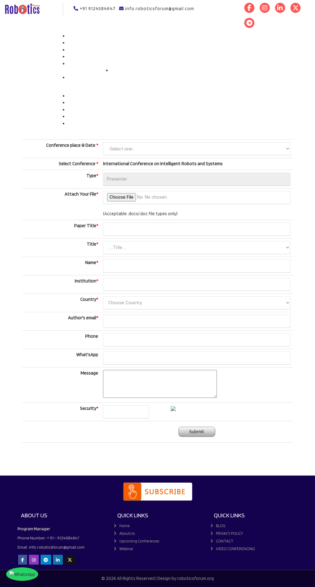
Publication (122, 70)
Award (74, 49)
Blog (220, 525)
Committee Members (88, 79)
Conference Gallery (86, 96)
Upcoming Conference (89, 65)
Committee (120, 77)
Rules (73, 102)
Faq (71, 56)
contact (224, 541)
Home (73, 36)
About (74, 42)
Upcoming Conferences (139, 541)
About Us (127, 533)
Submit (196, 431)
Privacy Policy (229, 533)
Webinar (76, 116)
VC (70, 109)
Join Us (75, 86)
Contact (76, 123)
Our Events (122, 63)
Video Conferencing (235, 548)
